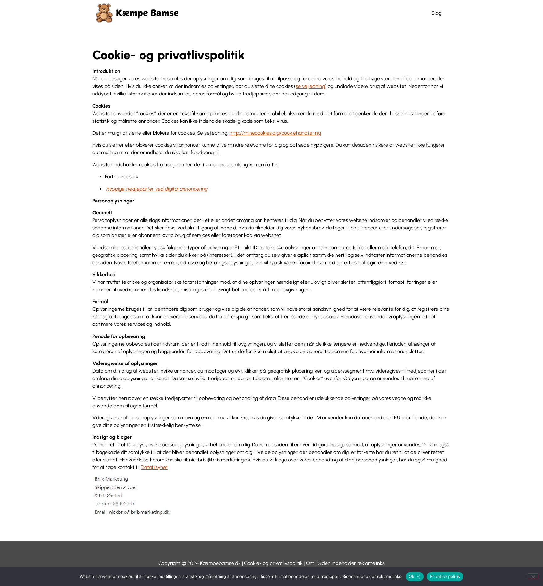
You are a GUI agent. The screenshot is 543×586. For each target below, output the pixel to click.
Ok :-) (415, 576)
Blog (436, 13)
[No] (533, 576)
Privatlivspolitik (445, 576)
